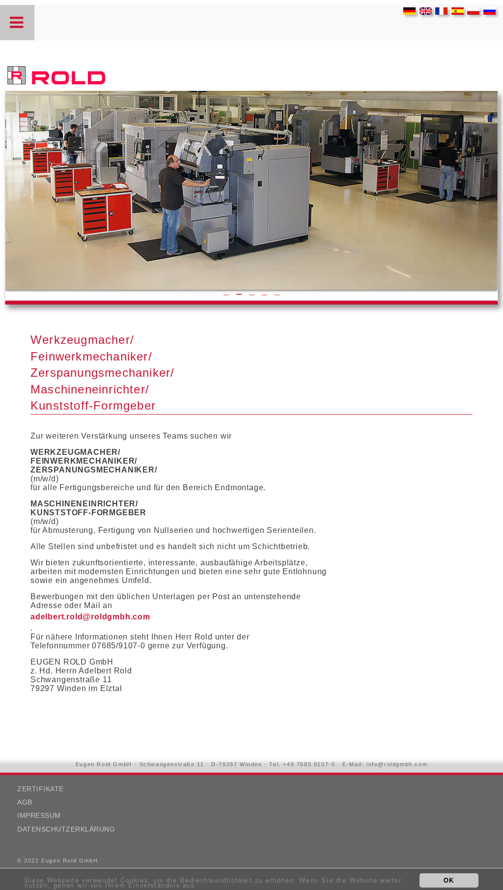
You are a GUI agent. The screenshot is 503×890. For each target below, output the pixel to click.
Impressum (39, 815)
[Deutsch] (407, 12)
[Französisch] (438, 12)
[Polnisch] (470, 12)
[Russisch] (487, 12)
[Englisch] (423, 12)
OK (449, 880)
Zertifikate (40, 789)
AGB (24, 802)
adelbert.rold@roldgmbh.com (90, 616)
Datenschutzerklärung (66, 829)
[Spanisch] (455, 12)
